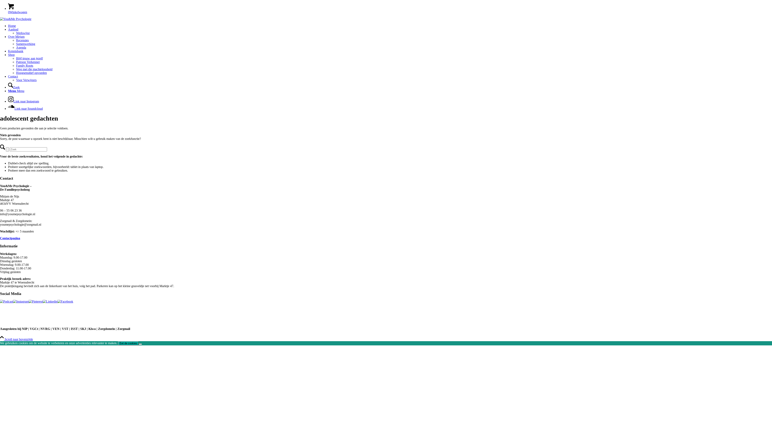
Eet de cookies (128, 343)
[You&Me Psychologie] (15, 19)
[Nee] (140, 344)
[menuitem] (390, 26)
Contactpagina (10, 238)
